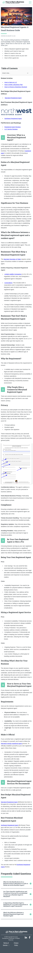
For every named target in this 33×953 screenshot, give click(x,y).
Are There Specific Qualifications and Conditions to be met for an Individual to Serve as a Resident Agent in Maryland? (15, 894)
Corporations (8, 283)
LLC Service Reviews (11, 129)
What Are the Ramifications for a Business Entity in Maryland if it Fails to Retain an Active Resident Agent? (15, 883)
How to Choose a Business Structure (15, 87)
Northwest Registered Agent (13, 118)
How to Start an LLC (10, 82)
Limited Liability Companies (13, 274)
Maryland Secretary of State (12, 259)
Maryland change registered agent (11, 743)
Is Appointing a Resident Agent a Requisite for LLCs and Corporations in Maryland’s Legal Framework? (15, 904)
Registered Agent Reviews (12, 127)
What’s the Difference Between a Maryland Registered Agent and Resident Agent (13, 914)
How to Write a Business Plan (13, 84)
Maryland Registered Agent (13, 98)
